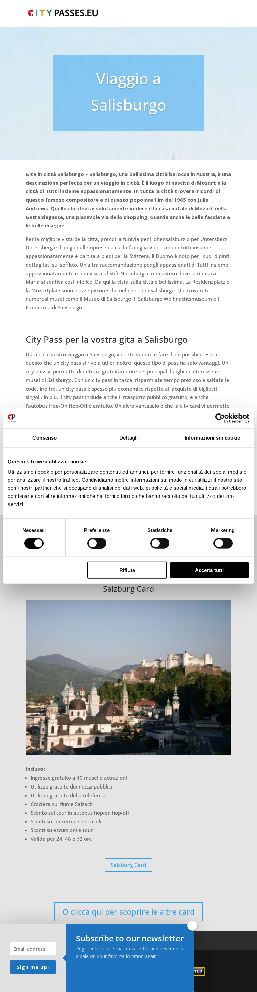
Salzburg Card (128, 865)
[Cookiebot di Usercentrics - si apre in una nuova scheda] (220, 418)
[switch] (96, 543)
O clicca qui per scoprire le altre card (128, 911)
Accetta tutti (209, 570)
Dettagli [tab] (128, 437)
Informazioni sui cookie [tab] (212, 437)
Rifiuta (127, 570)
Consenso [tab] (44, 437)
